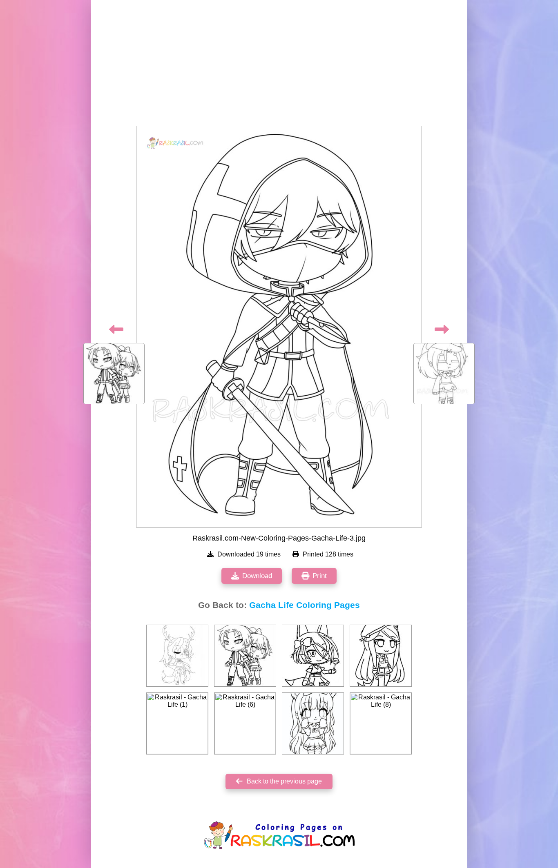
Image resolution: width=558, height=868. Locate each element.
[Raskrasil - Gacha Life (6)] (245, 723)
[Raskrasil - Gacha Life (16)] (313, 656)
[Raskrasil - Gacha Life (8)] (381, 723)
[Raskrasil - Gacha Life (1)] (177, 723)
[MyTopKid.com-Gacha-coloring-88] (177, 656)
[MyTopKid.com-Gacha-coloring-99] (245, 656)
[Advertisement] (279, 65)
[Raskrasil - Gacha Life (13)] (381, 656)
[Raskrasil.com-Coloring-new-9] (313, 723)
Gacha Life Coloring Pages (304, 605)
